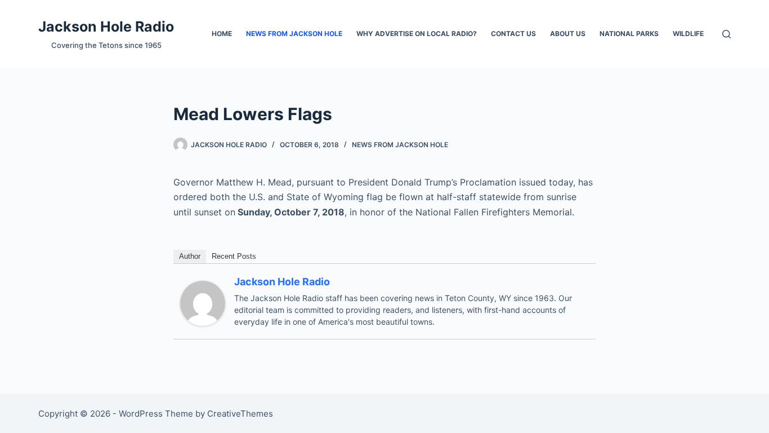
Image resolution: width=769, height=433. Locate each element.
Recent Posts (234, 256)
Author (189, 256)
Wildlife (688, 33)
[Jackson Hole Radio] (202, 302)
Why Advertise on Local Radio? (416, 33)
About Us (567, 33)
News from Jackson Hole (294, 33)
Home (222, 33)
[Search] (726, 34)
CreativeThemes (240, 413)
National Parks (629, 33)
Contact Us (513, 33)
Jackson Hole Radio (106, 26)
